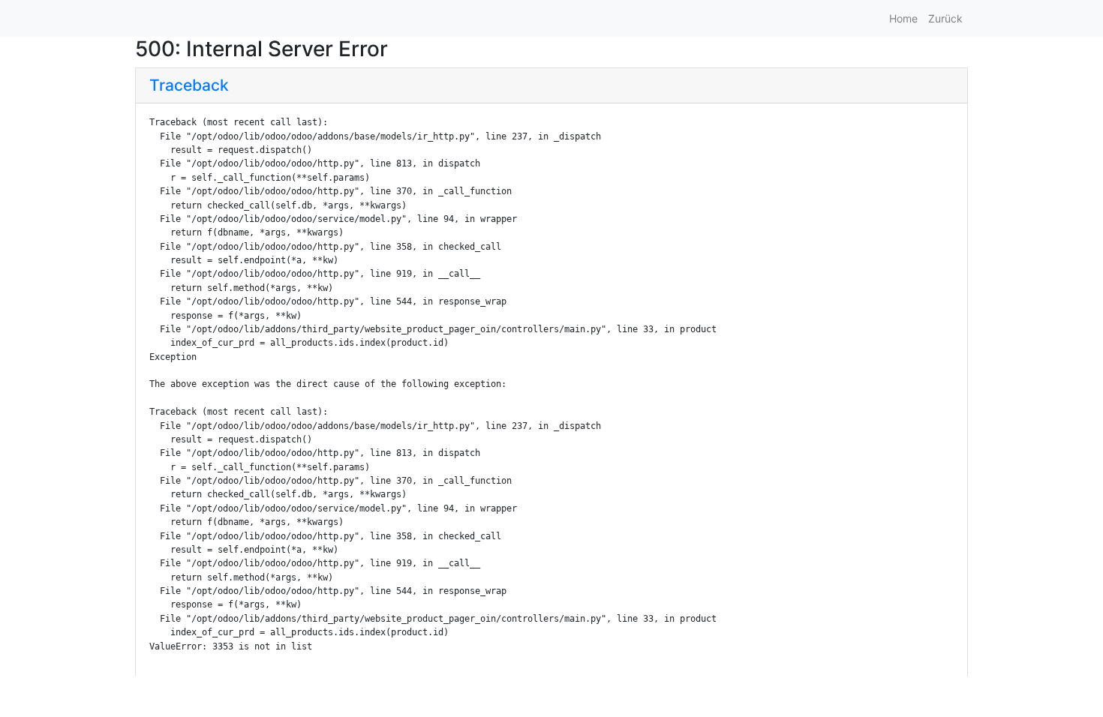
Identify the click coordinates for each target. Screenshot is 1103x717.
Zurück (945, 18)
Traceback (189, 85)
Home (903, 18)
